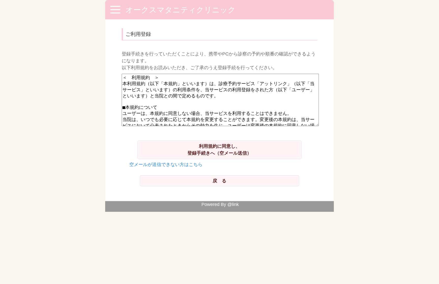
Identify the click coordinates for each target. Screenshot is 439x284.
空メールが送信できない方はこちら (165, 164)
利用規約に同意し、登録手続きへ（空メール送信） (219, 150)
